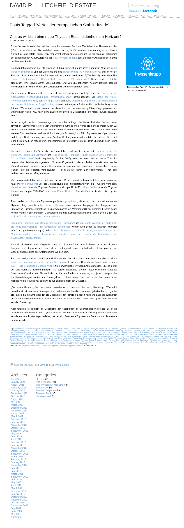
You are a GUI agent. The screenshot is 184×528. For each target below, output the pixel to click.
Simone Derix (128, 338)
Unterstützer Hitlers (90, 342)
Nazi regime (165, 336)
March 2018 (17, 405)
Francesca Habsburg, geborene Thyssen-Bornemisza (38, 262)
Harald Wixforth (19, 187)
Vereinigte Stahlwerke (114, 342)
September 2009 (19, 505)
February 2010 (18, 491)
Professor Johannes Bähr (24, 100)
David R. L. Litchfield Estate (53, 5)
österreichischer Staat (47, 338)
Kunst (84, 336)
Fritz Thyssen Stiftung (65, 57)
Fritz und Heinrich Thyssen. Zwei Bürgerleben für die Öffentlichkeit (55, 333)
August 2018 (17, 399)
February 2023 (18, 387)
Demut (92, 329)
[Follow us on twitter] (135, 12)
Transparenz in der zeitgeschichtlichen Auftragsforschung (57, 342)
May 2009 (16, 514)
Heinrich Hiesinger (55, 205)
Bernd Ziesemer (63, 329)
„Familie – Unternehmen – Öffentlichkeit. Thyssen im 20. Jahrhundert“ (50, 79)
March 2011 (17, 474)
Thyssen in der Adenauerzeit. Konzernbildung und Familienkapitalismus (48, 340)
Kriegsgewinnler (74, 336)
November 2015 (19, 448)
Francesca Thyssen (132, 331)
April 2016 (16, 439)
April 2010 (16, 485)
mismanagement (152, 336)
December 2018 (19, 393)
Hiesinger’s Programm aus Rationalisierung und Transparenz (43, 223)
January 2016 (18, 445)
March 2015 (17, 456)
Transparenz (27, 342)
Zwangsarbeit (66, 344)
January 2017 (18, 422)
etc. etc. (70, 16)
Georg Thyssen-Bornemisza (95, 333)
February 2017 (18, 419)
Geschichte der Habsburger (140, 333)
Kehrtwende (29, 336)
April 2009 (16, 517)
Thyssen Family (74, 346)
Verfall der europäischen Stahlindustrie (140, 342)
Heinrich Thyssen (63, 334)
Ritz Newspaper (52, 16)
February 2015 (18, 459)
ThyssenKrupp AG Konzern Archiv (123, 340)
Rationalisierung (65, 338)
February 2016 (18, 442)
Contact (146, 16)
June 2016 (16, 436)
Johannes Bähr (155, 334)
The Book (104, 16)
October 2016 (18, 428)
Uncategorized (43, 396)
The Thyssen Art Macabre (25, 16)
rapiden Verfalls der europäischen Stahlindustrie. (36, 216)
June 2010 (16, 479)
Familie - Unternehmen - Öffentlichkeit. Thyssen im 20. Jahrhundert (62, 331)
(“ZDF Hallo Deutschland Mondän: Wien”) (32, 266)
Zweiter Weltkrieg (80, 344)
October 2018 (18, 396)
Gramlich (156, 333)
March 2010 (17, 488)
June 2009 (16, 511)
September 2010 (19, 476)
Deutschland (101, 329)
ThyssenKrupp (101, 340)
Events (82, 16)
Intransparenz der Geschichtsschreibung (115, 334)
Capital (86, 329)
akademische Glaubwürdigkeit (27, 329)
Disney (22, 331)
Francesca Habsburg (114, 331)
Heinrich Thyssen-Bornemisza (84, 334)
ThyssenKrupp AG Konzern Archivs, (82, 71)
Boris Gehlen (90, 187)
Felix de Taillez (98, 331)
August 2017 (17, 413)
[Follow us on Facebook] (150, 12)
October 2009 (18, 502)
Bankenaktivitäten (48, 329)
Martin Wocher (137, 336)
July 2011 (16, 471)
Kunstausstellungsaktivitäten (101, 336)
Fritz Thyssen (147, 331)
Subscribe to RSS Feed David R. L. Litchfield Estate (41, 364)
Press (93, 16)
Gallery (133, 16)
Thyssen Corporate (59, 346)
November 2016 (19, 425)
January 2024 (18, 382)
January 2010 (18, 494)
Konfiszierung (41, 336)
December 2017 (19, 407)
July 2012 (16, 468)
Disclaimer (160, 16)
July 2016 (16, 433)
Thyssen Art (45, 346)
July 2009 (16, 508)
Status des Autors (106, 97)
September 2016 (19, 430)
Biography (119, 16)
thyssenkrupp (70, 201)
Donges (29, 331)
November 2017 (19, 410)
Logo (127, 336)
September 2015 (19, 453)
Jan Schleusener (29, 183)
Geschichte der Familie (118, 333)
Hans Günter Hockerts (62, 191)
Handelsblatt (166, 333)
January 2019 (18, 390)
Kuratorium (118, 336)
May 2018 (16, 402)
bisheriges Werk (52, 100)
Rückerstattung (89, 338)
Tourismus (144, 340)
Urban (101, 342)
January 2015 (18, 462)
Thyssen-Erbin (87, 340)
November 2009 (19, 499)
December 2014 (19, 465)
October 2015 (18, 451)
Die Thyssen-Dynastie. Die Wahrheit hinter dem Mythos (131, 329)
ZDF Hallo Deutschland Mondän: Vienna (43, 344)
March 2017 (17, 416)
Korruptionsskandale (57, 336)
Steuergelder (140, 338)
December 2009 (19, 496)
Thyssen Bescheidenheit (158, 338)
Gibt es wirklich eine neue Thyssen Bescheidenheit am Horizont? (65, 36)
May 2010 (16, 482)
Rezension (77, 338)
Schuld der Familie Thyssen (109, 338)
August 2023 (17, 384)
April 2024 (16, 379)
